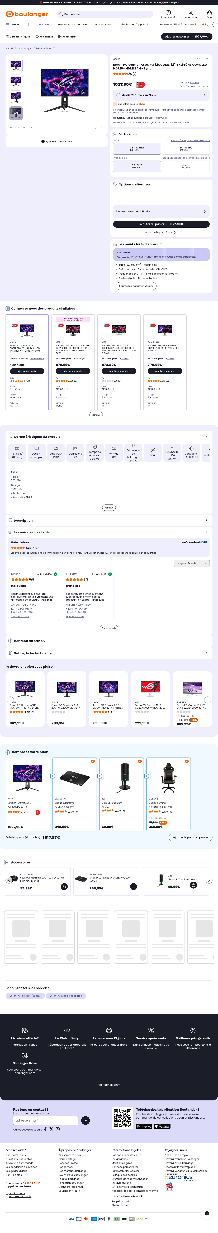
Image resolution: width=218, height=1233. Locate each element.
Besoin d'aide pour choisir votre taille (190, 140)
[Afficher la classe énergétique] (141, 85)
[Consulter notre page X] (51, 1130)
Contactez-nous (16, 1155)
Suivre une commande (19, 1163)
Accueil (9, 48)
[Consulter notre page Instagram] (58, 1130)
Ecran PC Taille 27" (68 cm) (25, 995)
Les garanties (120, 1159)
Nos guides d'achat (17, 1171)
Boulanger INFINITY (69, 1191)
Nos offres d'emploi (176, 1155)
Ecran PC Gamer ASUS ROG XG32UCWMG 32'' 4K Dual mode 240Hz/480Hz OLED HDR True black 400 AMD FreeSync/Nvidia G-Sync (66, 711)
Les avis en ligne (121, 1183)
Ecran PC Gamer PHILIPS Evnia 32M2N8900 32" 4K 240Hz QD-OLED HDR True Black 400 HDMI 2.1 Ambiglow (191, 710)
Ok (85, 1120)
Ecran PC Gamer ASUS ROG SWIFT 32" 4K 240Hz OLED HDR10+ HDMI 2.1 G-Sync (24, 709)
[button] (215, 24)
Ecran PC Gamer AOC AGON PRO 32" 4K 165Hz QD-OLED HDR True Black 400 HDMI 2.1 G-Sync (108, 709)
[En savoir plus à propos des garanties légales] (176, 232)
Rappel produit (120, 1201)
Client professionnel (71, 1187)
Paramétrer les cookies (125, 1171)
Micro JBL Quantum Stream (112, 805)
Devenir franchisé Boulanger (182, 1159)
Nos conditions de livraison (21, 1167)
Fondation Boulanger (71, 1183)
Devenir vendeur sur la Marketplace (186, 1171)
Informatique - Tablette (29, 48)
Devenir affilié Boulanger (179, 1163)
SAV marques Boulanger (73, 1175)
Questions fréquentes (19, 1159)
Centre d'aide (14, 1175)
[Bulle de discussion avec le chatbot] (206, 1214)
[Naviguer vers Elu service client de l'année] (189, 1186)
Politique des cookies (124, 1175)
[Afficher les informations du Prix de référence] (193, 716)
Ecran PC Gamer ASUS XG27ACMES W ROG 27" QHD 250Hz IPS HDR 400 (149, 707)
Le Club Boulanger (69, 1179)
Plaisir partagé (67, 1159)
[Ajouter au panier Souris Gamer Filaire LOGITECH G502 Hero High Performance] (64, 886)
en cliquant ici (148, 552)
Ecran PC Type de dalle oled (66, 995)
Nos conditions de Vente (126, 1155)
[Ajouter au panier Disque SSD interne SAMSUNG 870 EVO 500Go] (133, 886)
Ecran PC (50, 48)
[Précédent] (95, 128)
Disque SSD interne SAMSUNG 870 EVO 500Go (64, 805)
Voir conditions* (109, 1085)
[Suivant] (101, 128)
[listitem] (16, 81)
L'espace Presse (68, 1163)
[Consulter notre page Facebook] (45, 1130)
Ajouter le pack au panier (190, 837)
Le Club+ (140, 103)
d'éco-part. (194, 82)
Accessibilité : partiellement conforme (135, 1191)
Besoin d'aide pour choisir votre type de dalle (186, 158)
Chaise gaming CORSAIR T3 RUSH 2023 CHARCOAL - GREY (161, 805)
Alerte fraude (120, 1205)
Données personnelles (125, 1167)
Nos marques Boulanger (73, 1171)
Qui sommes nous (70, 1155)
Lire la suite (46, 600)
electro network (158, 117)
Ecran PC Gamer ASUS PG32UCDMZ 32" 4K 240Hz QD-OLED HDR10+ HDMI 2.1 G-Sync (20, 805)
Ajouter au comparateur (59, 141)
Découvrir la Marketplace (180, 1167)
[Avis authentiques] (192, 542)
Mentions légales (122, 1163)
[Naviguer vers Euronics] (189, 1177)
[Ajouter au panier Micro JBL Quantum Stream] (193, 885)
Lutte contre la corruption (127, 1187)
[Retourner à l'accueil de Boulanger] (27, 14)
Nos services (66, 1167)
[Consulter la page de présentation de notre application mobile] (144, 1126)
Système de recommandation (130, 1179)
